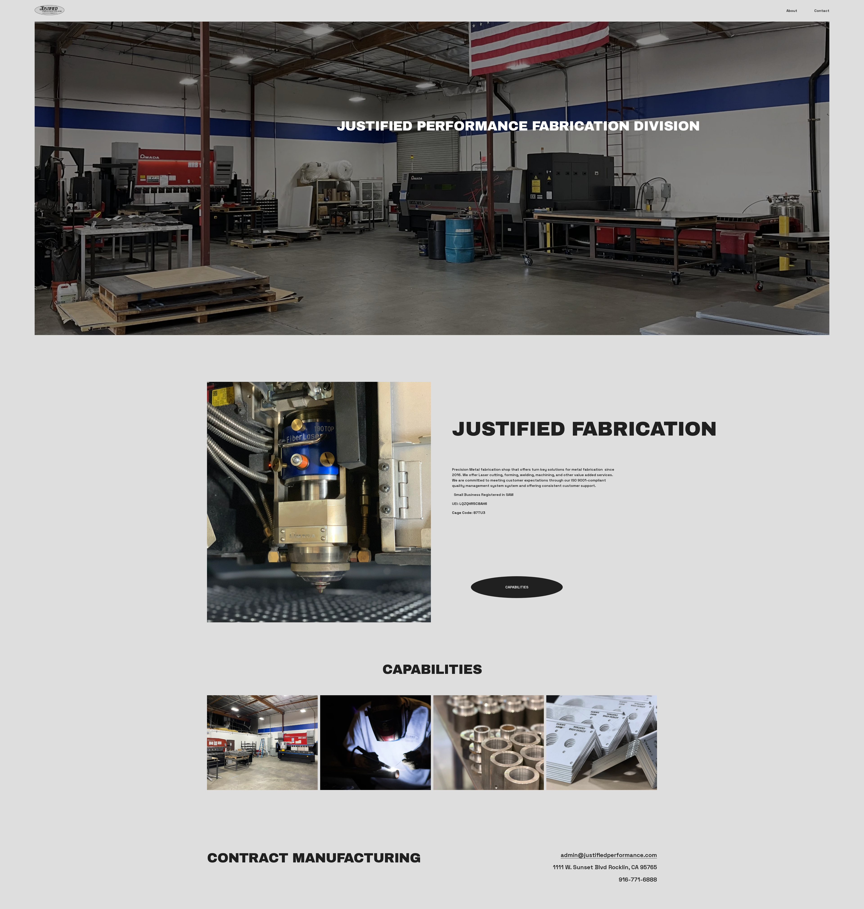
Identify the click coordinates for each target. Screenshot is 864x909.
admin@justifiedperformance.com (609, 855)
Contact (821, 10)
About (791, 10)
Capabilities (516, 587)
